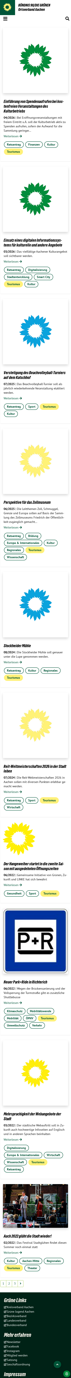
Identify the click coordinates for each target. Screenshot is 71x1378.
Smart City (43, 277)
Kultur (51, 144)
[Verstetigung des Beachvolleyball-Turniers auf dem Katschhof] (35, 331)
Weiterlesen (11, 136)
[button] (5, 18)
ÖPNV (29, 1018)
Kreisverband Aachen (20, 1307)
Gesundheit (14, 893)
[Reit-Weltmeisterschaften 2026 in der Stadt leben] (35, 725)
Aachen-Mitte (30, 1261)
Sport (31, 406)
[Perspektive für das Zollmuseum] (35, 461)
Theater (32, 1268)
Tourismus (13, 152)
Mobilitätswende (40, 1011)
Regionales (14, 550)
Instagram (13, 1351)
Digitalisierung (37, 270)
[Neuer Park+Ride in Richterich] (35, 941)
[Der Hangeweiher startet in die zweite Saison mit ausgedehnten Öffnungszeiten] (19, 838)
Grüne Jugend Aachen (20, 1311)
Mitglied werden (17, 1355)
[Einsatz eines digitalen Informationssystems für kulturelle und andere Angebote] (35, 199)
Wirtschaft (13, 807)
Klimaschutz (14, 1011)
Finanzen (34, 144)
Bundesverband (17, 1325)
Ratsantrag (14, 144)
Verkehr (37, 1025)
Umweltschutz (16, 1025)
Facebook (13, 1346)
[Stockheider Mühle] (35, 604)
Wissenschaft (15, 557)
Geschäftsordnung (18, 1364)
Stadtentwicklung (18, 277)
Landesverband (16, 1320)
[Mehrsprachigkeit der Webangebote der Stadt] (35, 1073)
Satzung (12, 1360)
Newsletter (13, 1342)
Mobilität (12, 1018)
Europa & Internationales (23, 543)
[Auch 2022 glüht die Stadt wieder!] (35, 1206)
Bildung (33, 536)
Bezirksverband (16, 1316)
